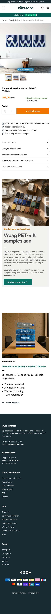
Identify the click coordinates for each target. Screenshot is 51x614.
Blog (4, 534)
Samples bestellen (9, 519)
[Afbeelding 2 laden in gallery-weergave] (16, 77)
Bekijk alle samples (16, 282)
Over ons (5, 512)
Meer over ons (13, 402)
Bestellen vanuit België (11, 478)
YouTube (5, 564)
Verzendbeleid (8, 485)
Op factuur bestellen (10, 516)
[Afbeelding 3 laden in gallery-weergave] (23, 77)
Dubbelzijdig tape (9, 523)
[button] (3, 8)
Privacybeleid (7, 489)
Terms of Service (19, 593)
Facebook (6, 557)
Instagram (6, 553)
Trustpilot (6, 550)
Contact (5, 497)
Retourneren (7, 482)
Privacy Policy (33, 593)
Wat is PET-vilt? (8, 527)
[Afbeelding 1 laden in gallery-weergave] (8, 77)
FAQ (3, 493)
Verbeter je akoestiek (10, 530)
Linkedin (5, 561)
